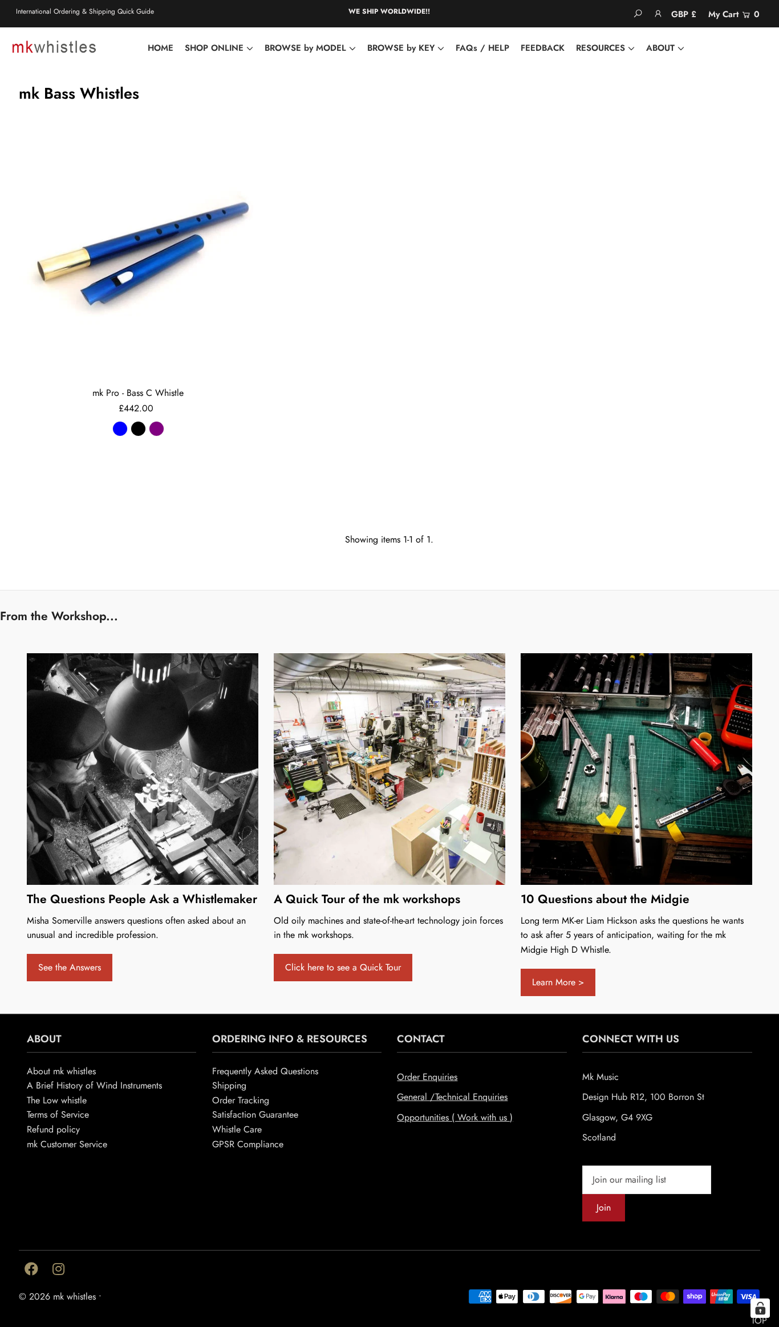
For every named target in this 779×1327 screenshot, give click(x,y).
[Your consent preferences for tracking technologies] (760, 1308)
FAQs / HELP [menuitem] (482, 48)
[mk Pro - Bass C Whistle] (138, 258)
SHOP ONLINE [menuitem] (214, 48)
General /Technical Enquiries (452, 1096)
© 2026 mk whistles (57, 1296)
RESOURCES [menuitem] (600, 48)
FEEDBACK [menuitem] (543, 48)
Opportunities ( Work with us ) (455, 1117)
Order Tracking (240, 1100)
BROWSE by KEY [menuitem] (401, 48)
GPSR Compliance (247, 1144)
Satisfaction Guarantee (255, 1114)
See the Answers (69, 967)
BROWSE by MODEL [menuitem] (305, 48)
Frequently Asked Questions (265, 1071)
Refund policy (53, 1129)
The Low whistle (57, 1100)
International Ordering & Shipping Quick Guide (85, 11)
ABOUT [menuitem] (660, 48)
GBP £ (683, 14)
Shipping (229, 1085)
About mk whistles (61, 1071)
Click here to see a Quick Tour (343, 967)
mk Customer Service (67, 1144)
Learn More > (558, 982)
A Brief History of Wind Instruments (94, 1085)
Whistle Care (237, 1129)
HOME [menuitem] (160, 48)
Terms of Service (58, 1114)
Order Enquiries (427, 1076)
